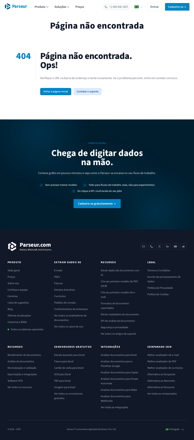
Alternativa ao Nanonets (161, 381)
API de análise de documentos (118, 321)
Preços (79, 7)
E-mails (58, 270)
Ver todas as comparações (162, 394)
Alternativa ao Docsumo (161, 387)
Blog (10, 309)
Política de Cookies (158, 294)
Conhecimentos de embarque (71, 309)
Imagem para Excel (64, 387)
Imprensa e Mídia (17, 322)
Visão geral (14, 270)
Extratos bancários (64, 290)
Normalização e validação (22, 368)
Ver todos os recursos (20, 387)
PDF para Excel (62, 381)
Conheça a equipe (18, 290)
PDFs (57, 277)
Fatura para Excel (64, 361)
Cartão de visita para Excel (69, 368)
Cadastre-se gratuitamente (95, 204)
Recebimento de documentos (24, 355)
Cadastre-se (175, 7)
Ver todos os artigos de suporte (118, 334)
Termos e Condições (158, 270)
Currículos (60, 296)
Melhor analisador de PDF (161, 361)
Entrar (154, 7)
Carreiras (13, 296)
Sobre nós (13, 283)
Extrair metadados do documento (120, 314)
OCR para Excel (62, 374)
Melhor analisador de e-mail (163, 355)
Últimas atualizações (19, 316)
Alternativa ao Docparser (161, 374)
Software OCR (15, 381)
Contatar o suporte (87, 91)
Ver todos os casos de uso (68, 327)
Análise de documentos (21, 361)
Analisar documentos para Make (119, 390)
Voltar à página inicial (55, 91)
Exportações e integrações (22, 374)
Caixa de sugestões (18, 303)
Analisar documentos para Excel (119, 355)
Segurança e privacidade (114, 327)
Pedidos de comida (65, 303)
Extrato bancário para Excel (69, 355)
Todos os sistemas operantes (27, 329)
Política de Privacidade (160, 288)
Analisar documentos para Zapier (119, 372)
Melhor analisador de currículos (165, 368)
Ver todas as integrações (114, 407)
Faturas (58, 283)
